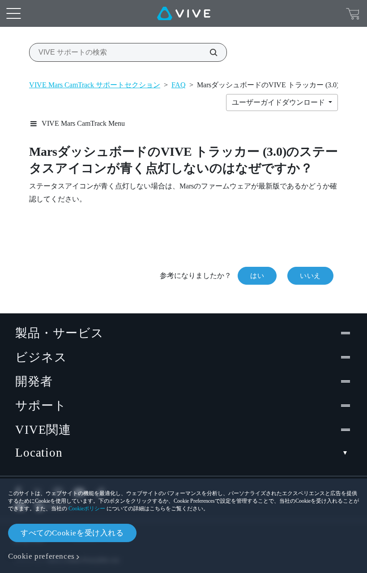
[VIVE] (183, 13)
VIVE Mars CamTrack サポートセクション (94, 85)
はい (257, 275)
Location (39, 452)
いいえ (310, 275)
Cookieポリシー (86, 508)
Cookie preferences (41, 556)
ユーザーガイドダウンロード (279, 102)
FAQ (178, 85)
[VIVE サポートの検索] (209, 52)
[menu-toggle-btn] (13, 13)
